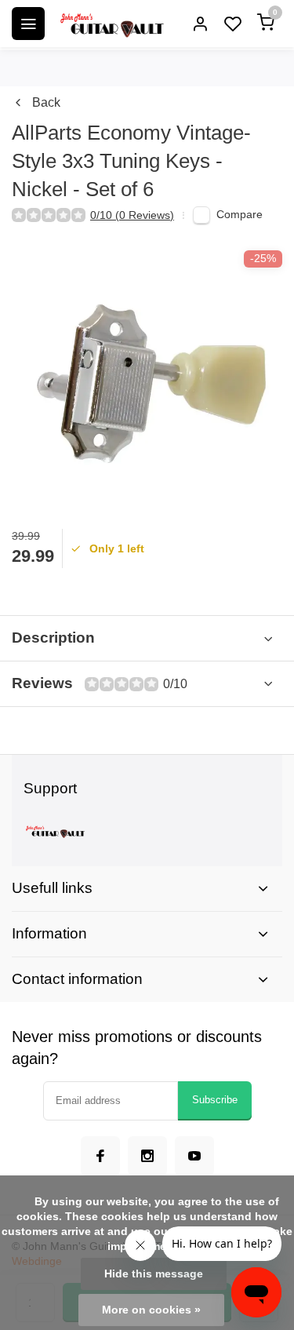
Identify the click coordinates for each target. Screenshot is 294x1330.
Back (46, 102)
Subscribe (215, 1100)
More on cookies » (151, 1310)
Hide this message (153, 1274)
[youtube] (194, 1155)
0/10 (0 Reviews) (132, 215)
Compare (239, 214)
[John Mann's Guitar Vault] (111, 23)
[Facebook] (100, 1155)
